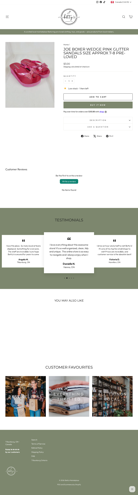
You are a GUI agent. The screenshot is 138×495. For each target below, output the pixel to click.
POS (59, 484)
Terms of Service (38, 444)
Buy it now (98, 105)
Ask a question (98, 127)
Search (34, 440)
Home (65, 44)
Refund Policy (36, 448)
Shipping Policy (37, 452)
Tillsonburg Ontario (39, 460)
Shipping (66, 66)
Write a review (69, 181)
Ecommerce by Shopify (72, 484)
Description (98, 120)
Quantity (69, 76)
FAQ (33, 456)
